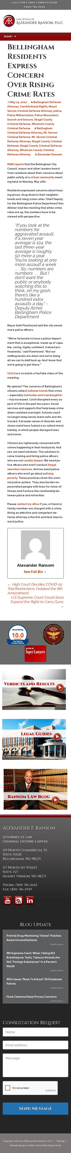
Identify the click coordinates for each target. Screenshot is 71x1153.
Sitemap (60, 1141)
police (57, 110)
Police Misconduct (46, 115)
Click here (14, 373)
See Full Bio (33, 572)
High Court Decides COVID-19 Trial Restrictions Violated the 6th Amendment (34, 588)
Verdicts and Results (34, 689)
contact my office (28, 504)
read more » (57, 944)
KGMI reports (15, 164)
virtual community (42, 177)
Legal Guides (34, 739)
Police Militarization (20, 115)
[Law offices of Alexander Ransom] (33, 26)
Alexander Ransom (49, 154)
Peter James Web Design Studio (45, 1145)
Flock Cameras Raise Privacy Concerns (32, 996)
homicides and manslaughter (43, 395)
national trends (37, 390)
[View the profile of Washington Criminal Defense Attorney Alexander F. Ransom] (35, 653)
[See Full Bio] (45, 572)
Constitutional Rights (33, 106)
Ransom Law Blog (35, 789)
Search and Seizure (20, 119)
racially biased (33, 460)
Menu (8, 36)
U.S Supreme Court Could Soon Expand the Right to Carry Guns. (37, 601)
